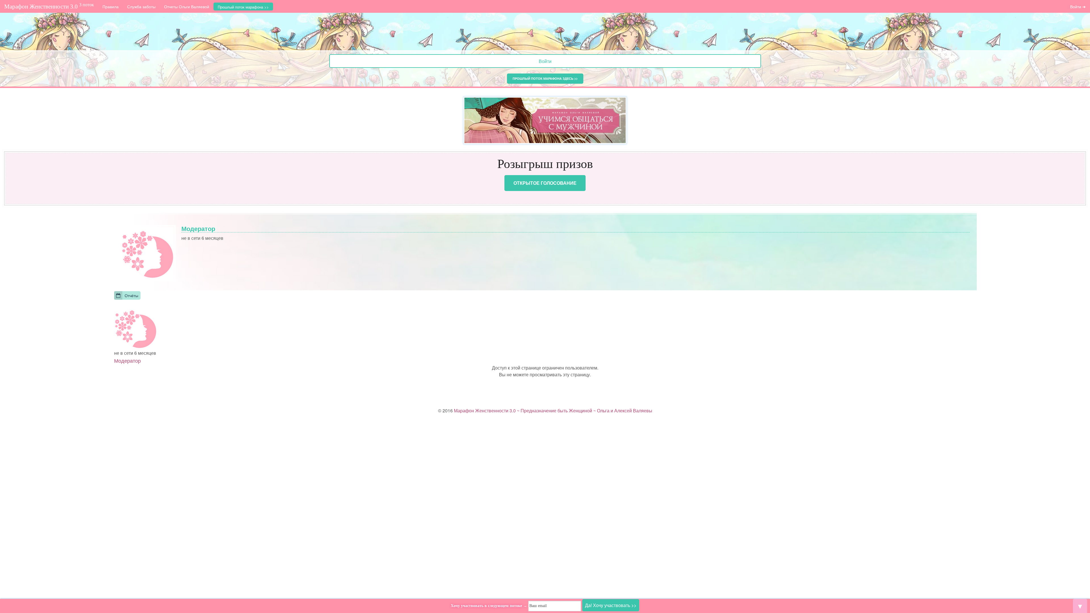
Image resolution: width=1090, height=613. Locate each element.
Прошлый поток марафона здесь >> (545, 78)
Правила (110, 6)
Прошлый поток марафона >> (243, 7)
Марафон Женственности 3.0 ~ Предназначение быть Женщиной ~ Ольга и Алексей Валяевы (553, 410)
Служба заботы (141, 6)
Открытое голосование (545, 183)
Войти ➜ (1078, 6)
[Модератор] (135, 327)
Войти (545, 61)
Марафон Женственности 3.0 (49, 6)
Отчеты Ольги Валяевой (186, 6)
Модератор (127, 360)
